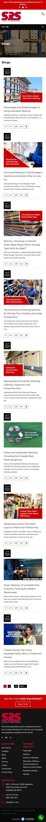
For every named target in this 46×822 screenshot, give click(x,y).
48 (16, 686)
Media (4, 758)
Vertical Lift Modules (31, 758)
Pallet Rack (27, 751)
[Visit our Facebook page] (20, 7)
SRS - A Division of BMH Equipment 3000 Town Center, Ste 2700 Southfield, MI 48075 (19, 787)
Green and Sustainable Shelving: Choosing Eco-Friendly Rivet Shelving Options (21, 456)
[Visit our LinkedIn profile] (26, 7)
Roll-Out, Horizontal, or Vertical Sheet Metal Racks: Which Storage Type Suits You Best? (22, 245)
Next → (23, 686)
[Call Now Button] (41, 817)
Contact (4, 765)
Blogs (4, 755)
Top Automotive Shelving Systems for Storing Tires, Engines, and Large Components (23, 313)
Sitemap (26, 774)
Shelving (26, 754)
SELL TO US (23, 704)
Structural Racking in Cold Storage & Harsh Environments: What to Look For (23, 176)
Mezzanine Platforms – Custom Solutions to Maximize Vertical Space (32, 764)
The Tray (5, 762)
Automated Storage (30, 771)
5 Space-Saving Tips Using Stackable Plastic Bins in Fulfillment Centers (23, 654)
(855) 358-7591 (12, 798)
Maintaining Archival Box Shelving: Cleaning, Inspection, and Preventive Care (22, 385)
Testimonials (6, 769)
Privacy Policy (7, 772)
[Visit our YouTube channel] (23, 7)
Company (5, 751)
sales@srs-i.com (12, 802)
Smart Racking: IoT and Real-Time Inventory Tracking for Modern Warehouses (21, 589)
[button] (4, 27)
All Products (6, 748)
